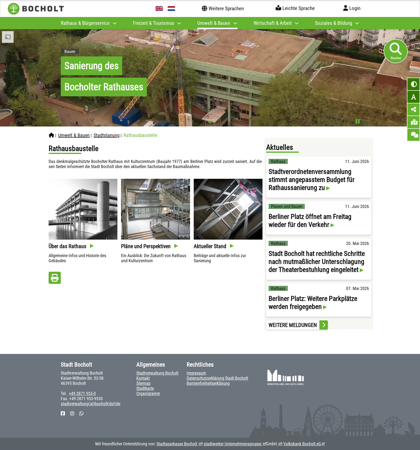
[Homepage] (51, 135)
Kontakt (143, 378)
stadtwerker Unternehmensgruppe (233, 443)
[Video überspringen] (210, 121)
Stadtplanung (107, 135)
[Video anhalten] (357, 121)
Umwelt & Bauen (74, 135)
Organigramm (148, 393)
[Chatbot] (413, 135)
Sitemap (143, 383)
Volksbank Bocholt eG (302, 443)
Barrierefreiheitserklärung (208, 383)
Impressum (196, 373)
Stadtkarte (145, 388)
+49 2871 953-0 (82, 393)
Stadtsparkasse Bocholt (177, 443)
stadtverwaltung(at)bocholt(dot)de (90, 403)
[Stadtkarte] (413, 122)
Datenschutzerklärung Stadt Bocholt (217, 378)
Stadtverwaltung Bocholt (157, 373)
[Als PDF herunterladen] (55, 279)
